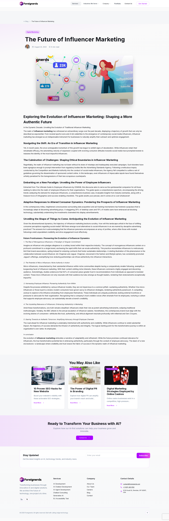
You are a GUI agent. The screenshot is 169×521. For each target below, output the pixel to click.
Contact (90, 496)
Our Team (90, 487)
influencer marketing (43, 131)
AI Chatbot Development (62, 487)
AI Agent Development (61, 490)
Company (106, 3)
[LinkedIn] (22, 499)
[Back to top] (147, 513)
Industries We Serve (90, 3)
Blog (26, 21)
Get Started (142, 4)
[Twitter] (27, 499)
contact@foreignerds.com (131, 484)
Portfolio (117, 4)
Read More (37, 403)
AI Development (59, 484)
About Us (90, 484)
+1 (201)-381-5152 (128, 487)
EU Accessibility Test (61, 499)
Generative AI (58, 496)
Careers (90, 490)
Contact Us (83, 438)
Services (75, 3)
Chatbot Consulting (60, 493)
